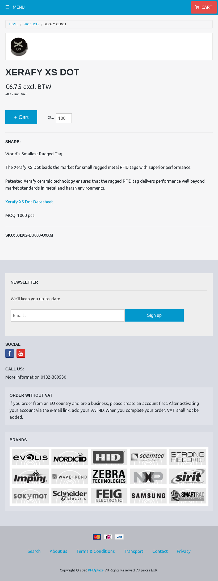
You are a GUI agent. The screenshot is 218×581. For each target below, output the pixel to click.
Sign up (154, 315)
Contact (160, 551)
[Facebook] (9, 353)
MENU (18, 7)
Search (34, 551)
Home (13, 24)
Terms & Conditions (95, 551)
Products (31, 24)
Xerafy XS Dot (55, 24)
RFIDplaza (96, 570)
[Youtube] (20, 353)
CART (207, 7)
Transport (133, 551)
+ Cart (21, 117)
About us (58, 551)
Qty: (51, 117)
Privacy (184, 551)
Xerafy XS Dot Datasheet (29, 201)
